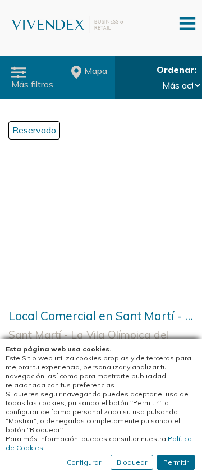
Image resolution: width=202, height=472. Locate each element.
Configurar (84, 462)
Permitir (176, 462)
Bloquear (132, 462)
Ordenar (175, 69)
